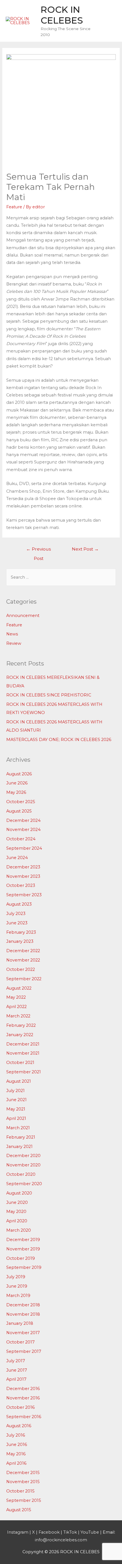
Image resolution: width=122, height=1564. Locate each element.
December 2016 (23, 1388)
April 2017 (16, 1379)
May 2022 (16, 997)
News (12, 634)
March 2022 (18, 1016)
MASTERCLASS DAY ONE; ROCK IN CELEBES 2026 (58, 739)
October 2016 (20, 1407)
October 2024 (20, 838)
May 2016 (16, 1453)
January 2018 (19, 1323)
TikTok (70, 1532)
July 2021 (15, 1090)
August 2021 (18, 1081)
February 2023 (21, 932)
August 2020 (19, 1193)
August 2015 (18, 1509)
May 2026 (16, 792)
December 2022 (23, 950)
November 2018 (23, 1314)
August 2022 (18, 988)
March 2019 (18, 1295)
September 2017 (23, 1351)
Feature (14, 206)
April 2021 (16, 1118)
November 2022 (23, 960)
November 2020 (23, 1165)
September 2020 (24, 1183)
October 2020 (20, 1174)
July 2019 (15, 1276)
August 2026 (19, 773)
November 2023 (23, 876)
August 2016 (18, 1425)
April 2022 (16, 1006)
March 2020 (18, 1230)
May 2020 (16, 1211)
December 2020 (23, 1155)
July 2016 (15, 1435)
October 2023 (20, 885)
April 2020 (16, 1220)
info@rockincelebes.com (61, 1539)
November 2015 (23, 1481)
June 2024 (17, 857)
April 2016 (16, 1463)
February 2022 (21, 1025)
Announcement (22, 615)
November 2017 (23, 1332)
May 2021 (15, 1109)
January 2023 (19, 941)
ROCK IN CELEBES (62, 15)
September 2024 (24, 848)
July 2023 (16, 913)
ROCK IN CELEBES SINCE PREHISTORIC (48, 695)
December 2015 (23, 1472)
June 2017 (16, 1370)
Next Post (85, 549)
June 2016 (16, 1444)
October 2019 (20, 1258)
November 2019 (23, 1249)
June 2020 (17, 1202)
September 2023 (24, 894)
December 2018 (23, 1304)
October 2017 (20, 1342)
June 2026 (17, 783)
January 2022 (19, 1034)
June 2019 (16, 1286)
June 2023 (17, 922)
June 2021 (16, 1099)
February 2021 (20, 1137)
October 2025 (20, 801)
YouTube (90, 1532)
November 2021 (22, 1053)
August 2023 (19, 904)
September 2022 (23, 978)
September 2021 (23, 1071)
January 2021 (19, 1146)
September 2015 (23, 1500)
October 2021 (20, 1062)
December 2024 (23, 820)
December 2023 (23, 867)
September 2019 (23, 1267)
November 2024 (23, 829)
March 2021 (18, 1127)
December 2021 (22, 1044)
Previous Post (38, 550)
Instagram (17, 1532)
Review (13, 643)
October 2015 (20, 1491)
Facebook (49, 1532)
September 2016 (23, 1416)
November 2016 (23, 1398)
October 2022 (20, 969)
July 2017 (15, 1360)
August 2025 (19, 811)
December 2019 (23, 1239)
